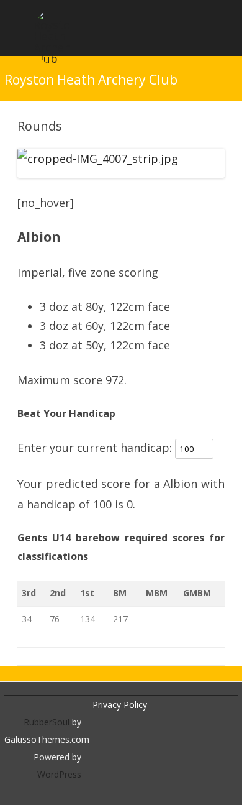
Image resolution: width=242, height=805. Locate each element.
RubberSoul (46, 722)
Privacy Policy (119, 705)
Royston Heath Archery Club (90, 79)
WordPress (59, 774)
